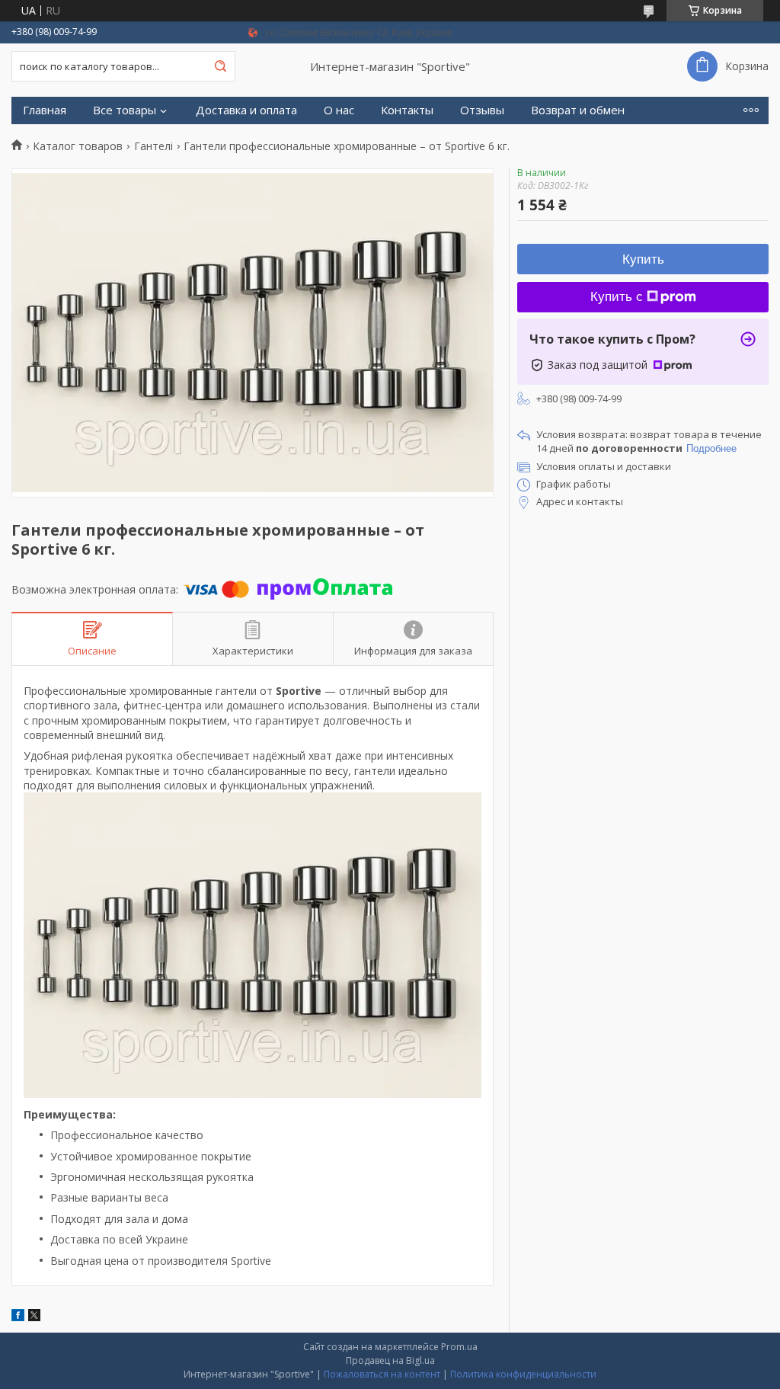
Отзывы (482, 110)
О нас (339, 110)
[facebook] (17, 1317)
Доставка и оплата (246, 110)
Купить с (616, 297)
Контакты (407, 110)
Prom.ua (459, 1346)
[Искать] (220, 66)
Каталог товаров (78, 146)
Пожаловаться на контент (382, 1374)
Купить (643, 259)
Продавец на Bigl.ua (390, 1360)
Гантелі (153, 146)
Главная (44, 110)
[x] (34, 1317)
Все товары (124, 110)
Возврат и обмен (578, 110)
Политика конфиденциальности (523, 1374)
